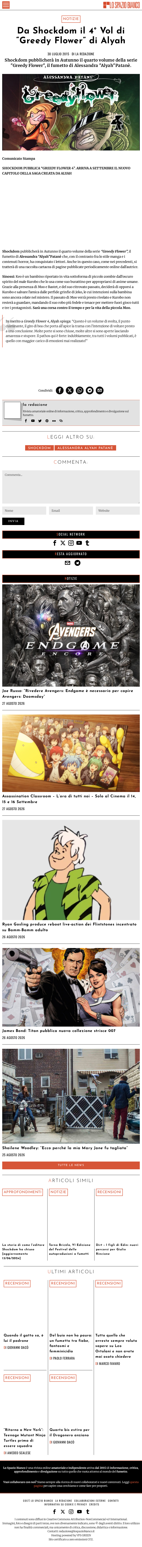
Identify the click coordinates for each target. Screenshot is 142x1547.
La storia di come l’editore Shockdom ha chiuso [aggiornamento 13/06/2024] (23, 1252)
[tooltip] (60, 390)
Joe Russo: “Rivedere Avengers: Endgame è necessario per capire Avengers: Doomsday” (67, 694)
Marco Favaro (109, 1363)
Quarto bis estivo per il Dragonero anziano (70, 1432)
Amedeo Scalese (19, 1452)
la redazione (84, 53)
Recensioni (109, 1192)
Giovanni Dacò (17, 1347)
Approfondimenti (23, 1192)
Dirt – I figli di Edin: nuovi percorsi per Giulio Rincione (117, 1249)
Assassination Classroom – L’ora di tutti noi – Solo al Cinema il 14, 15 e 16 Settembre (69, 799)
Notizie (71, 19)
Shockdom (39, 448)
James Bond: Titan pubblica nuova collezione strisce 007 (59, 1031)
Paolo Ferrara (64, 1358)
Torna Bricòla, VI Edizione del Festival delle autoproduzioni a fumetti (70, 1249)
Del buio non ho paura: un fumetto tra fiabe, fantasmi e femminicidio (71, 1343)
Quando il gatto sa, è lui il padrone (24, 1338)
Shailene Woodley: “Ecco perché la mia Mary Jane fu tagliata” (65, 1148)
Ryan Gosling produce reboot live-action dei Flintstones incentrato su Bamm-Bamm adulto (69, 927)
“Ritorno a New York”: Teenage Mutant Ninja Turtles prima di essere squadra (25, 1438)
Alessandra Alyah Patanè (85, 448)
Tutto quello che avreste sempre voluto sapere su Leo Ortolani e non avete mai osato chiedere (116, 1346)
